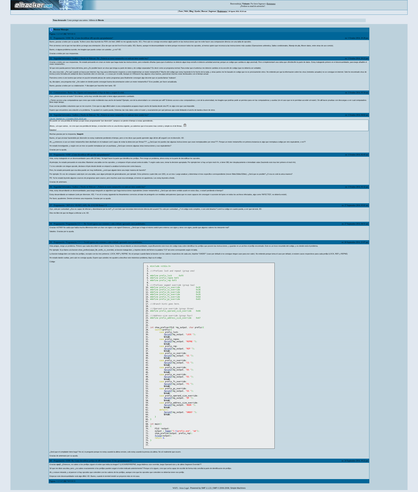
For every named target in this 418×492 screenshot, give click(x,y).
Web (186, 11)
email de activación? (257, 6)
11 (74, 34)
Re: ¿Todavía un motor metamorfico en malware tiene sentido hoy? (122, 58)
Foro (181, 11)
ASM (68, 38)
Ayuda (197, 11)
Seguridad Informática (62, 58)
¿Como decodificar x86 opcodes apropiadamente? (91, 155)
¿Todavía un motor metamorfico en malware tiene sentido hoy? (121, 187)
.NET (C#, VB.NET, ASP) (76, 205)
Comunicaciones (60, 93)
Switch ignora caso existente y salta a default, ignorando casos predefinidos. (113, 242)
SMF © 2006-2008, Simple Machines (229, 488)
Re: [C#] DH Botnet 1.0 (97, 205)
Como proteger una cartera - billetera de (85, 20)
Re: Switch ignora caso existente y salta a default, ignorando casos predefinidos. (115, 224)
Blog (191, 11)
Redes (70, 93)
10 (72, 34)
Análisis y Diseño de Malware (84, 58)
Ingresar (261, 4)
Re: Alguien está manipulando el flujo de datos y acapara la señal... (99, 93)
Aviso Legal (184, 488)
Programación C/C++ (74, 224)
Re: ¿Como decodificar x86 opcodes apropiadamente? (92, 38)
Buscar (204, 11)
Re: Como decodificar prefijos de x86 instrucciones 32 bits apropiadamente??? (102, 461)
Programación (59, 38)
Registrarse (222, 11)
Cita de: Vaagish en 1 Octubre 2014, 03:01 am (67, 119)
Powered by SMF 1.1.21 (200, 488)
